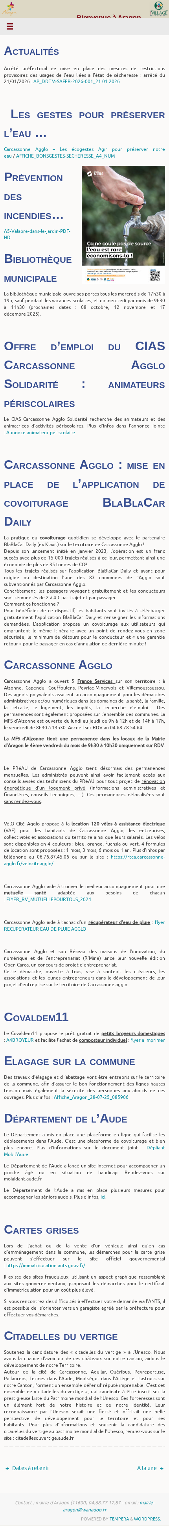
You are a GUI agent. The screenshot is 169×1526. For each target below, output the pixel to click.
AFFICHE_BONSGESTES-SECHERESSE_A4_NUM (65, 156)
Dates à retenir (30, 1468)
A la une (147, 1468)
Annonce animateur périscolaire (40, 432)
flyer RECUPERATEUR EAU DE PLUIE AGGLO (84, 925)
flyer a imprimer (147, 1040)
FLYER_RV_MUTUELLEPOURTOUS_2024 (48, 899)
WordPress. (147, 1519)
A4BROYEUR (20, 1040)
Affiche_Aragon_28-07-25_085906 (91, 1097)
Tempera (119, 1519)
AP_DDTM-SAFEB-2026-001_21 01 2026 (76, 81)
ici (103, 1197)
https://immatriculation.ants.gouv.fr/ (45, 1265)
